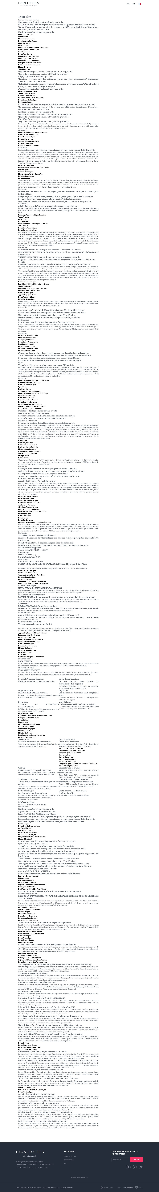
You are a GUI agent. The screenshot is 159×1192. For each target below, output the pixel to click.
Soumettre (136, 1159)
